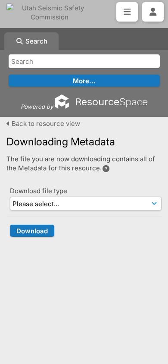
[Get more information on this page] (106, 168)
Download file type (38, 191)
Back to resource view (45, 123)
